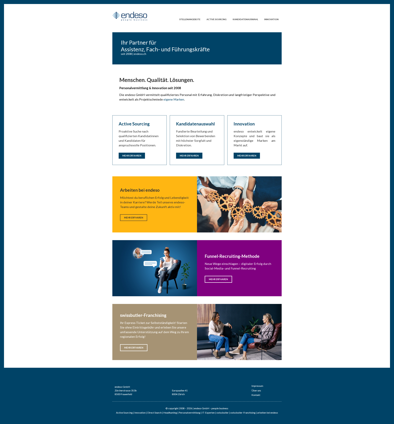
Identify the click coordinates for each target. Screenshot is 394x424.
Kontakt (255, 394)
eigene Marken (173, 99)
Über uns (256, 390)
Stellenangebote (189, 19)
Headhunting (170, 412)
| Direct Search (154, 412)
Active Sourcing (217, 19)
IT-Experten (208, 412)
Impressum (257, 385)
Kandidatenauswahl (245, 19)
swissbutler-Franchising (242, 412)
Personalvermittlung (189, 412)
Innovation (271, 19)
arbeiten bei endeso (267, 412)
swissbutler (222, 412)
